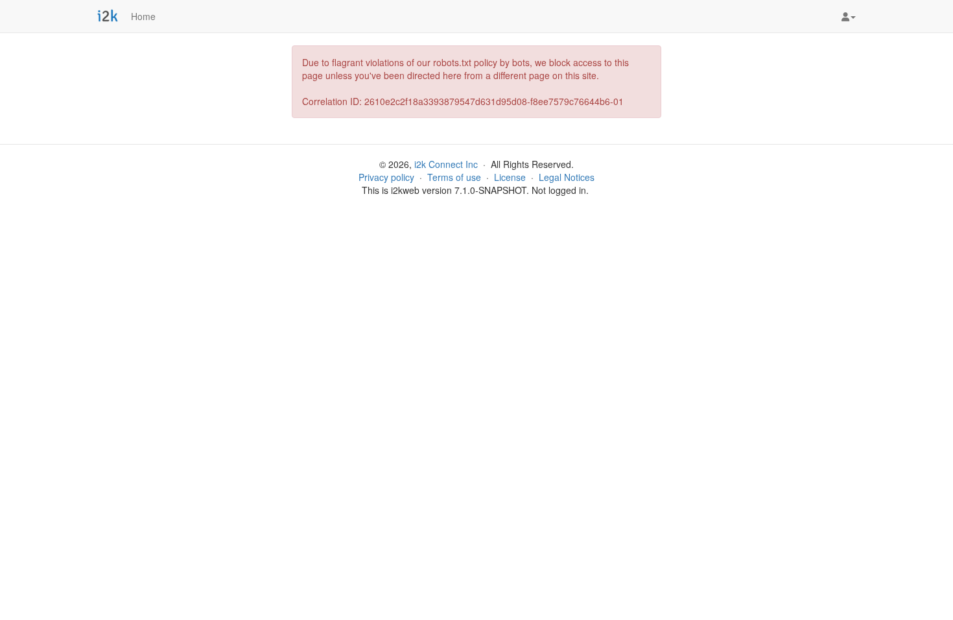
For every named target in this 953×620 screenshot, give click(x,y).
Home (143, 16)
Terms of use (454, 177)
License (510, 177)
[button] (848, 16)
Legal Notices (566, 177)
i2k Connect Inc (446, 164)
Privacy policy (386, 177)
